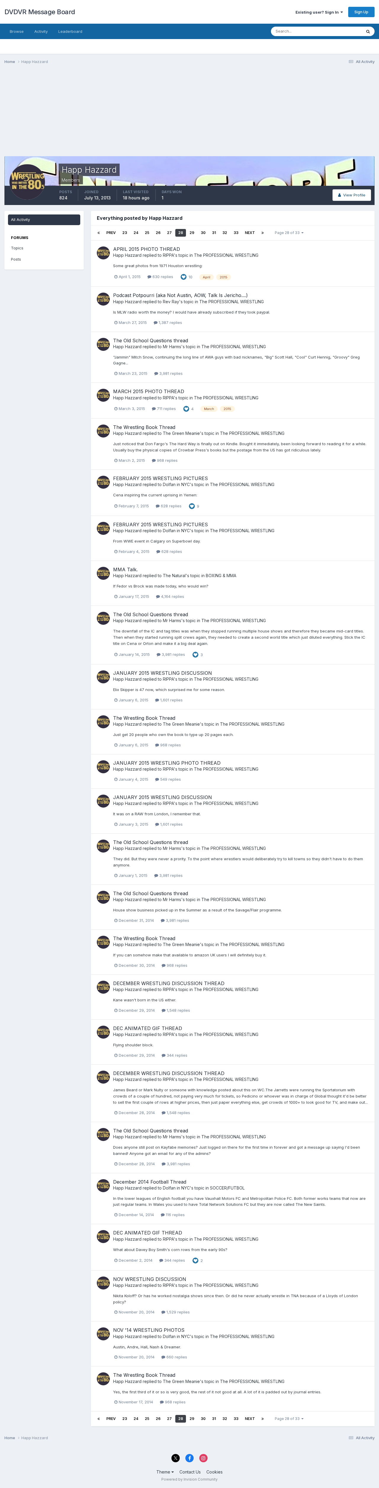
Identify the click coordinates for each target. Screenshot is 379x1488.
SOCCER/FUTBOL (227, 1187)
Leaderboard (70, 31)
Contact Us (190, 1471)
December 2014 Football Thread (149, 1182)
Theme (163, 1471)
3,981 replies (170, 373)
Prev (111, 232)
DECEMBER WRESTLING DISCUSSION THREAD (168, 983)
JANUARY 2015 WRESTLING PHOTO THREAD (167, 763)
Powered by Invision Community (189, 1479)
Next (250, 232)
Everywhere (343, 31)
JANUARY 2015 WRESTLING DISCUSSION (162, 673)
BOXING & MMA (221, 575)
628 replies (171, 505)
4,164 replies (172, 596)
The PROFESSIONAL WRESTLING (226, 255)
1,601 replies (171, 700)
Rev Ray (171, 301)
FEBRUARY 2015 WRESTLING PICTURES (160, 478)
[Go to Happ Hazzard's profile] (103, 252)
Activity (41, 31)
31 (214, 232)
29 (192, 232)
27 (169, 232)
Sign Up (361, 11)
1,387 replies (170, 322)
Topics (17, 248)
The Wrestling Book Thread (144, 427)
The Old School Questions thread (150, 340)
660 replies (176, 1357)
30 (203, 232)
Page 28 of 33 (288, 232)
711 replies (166, 408)
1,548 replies (178, 1010)
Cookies (214, 1471)
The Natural (174, 575)
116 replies (175, 1214)
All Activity (20, 219)
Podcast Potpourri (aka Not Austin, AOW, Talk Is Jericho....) (180, 295)
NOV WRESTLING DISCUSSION (149, 1279)
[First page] (98, 233)
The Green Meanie (181, 433)
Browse (17, 31)
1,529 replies (177, 1312)
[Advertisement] (112, 114)
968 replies (167, 460)
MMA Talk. (125, 569)
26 (158, 232)
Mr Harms (172, 346)
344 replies (176, 1055)
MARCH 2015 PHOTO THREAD (148, 391)
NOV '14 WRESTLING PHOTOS (148, 1330)
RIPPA (168, 255)
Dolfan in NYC (176, 484)
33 (236, 232)
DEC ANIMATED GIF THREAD (147, 1028)
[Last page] (262, 233)
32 (224, 232)
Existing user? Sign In (318, 12)
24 (136, 232)
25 (147, 232)
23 (124, 232)
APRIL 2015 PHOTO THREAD (146, 249)
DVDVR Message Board (39, 12)
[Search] (368, 31)
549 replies (170, 779)
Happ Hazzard (127, 255)
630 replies (162, 276)
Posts (16, 259)
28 (180, 232)
